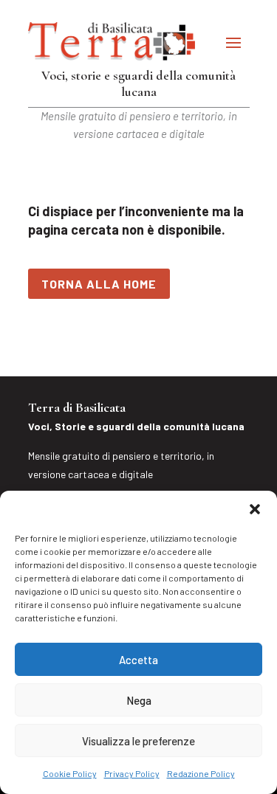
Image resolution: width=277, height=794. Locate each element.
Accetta (138, 659)
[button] (254, 509)
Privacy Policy (132, 773)
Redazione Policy (201, 773)
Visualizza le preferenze (138, 741)
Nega (138, 700)
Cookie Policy (70, 773)
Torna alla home (99, 284)
